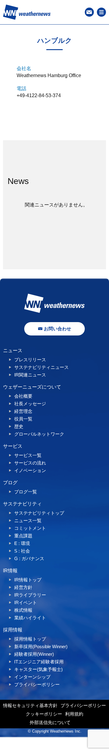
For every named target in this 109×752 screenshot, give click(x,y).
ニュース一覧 (27, 520)
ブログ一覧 (25, 491)
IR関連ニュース (30, 374)
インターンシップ (32, 676)
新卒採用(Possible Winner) (41, 646)
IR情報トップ (27, 579)
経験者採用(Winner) (34, 654)
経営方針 (23, 587)
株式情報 (23, 610)
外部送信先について (50, 722)
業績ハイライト (30, 617)
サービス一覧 (27, 455)
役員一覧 (23, 418)
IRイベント (25, 602)
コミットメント (30, 528)
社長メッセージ (30, 403)
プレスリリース (30, 359)
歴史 (18, 426)
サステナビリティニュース (41, 367)
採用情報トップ (30, 638)
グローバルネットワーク (39, 434)
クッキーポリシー (44, 713)
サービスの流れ (30, 462)
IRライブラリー (30, 594)
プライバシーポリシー (37, 684)
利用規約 (74, 713)
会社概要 (23, 396)
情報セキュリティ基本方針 (30, 705)
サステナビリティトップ (39, 513)
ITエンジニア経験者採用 (39, 661)
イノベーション (30, 470)
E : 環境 (22, 543)
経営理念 (23, 411)
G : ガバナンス (29, 558)
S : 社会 (22, 550)
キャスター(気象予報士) (38, 669)
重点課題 (23, 535)
